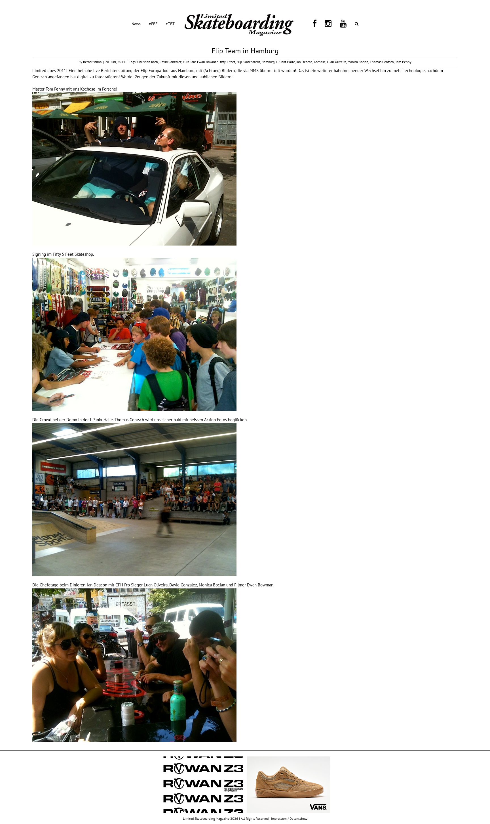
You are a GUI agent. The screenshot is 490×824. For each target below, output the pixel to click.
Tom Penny (403, 62)
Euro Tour (189, 62)
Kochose (320, 62)
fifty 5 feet (227, 62)
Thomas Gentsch (382, 62)
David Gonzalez (170, 62)
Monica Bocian (358, 62)
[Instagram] (317, 23)
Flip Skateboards (248, 62)
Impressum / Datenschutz (289, 818)
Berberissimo (92, 62)
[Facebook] (310, 23)
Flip (144, 70)
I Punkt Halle (285, 62)
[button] (332, 23)
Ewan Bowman (208, 62)
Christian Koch (147, 62)
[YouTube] (325, 23)
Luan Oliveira (336, 62)
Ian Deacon (304, 62)
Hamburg (267, 62)
